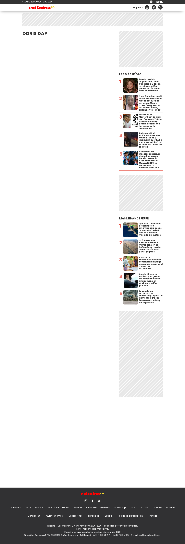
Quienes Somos (54, 515)
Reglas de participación (130, 515)
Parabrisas (91, 507)
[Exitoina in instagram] (147, 7)
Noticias (39, 507)
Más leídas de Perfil (134, 218)
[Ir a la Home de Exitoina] (42, 8)
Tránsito (153, 515)
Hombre (78, 507)
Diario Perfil (15, 507)
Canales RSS (34, 515)
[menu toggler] (24, 7)
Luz (140, 507)
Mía (147, 507)
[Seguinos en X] (160, 7)
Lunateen (157, 507)
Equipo (108, 515)
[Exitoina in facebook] (154, 7)
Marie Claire (53, 507)
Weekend (105, 507)
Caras (28, 507)
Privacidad (93, 515)
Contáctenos (76, 515)
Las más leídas (130, 74)
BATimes (170, 507)
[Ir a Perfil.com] (156, 2)
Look (133, 507)
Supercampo (120, 507)
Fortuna (66, 507)
